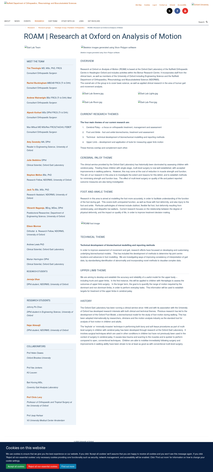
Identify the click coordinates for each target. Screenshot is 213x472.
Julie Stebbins (34, 160)
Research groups (44, 28)
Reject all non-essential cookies (42, 466)
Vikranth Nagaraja (35, 207)
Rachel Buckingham (37, 82)
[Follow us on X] (170, 11)
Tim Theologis (34, 68)
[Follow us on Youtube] (185, 11)
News (17, 21)
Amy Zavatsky (34, 141)
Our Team (52, 21)
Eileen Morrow (34, 226)
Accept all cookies (16, 466)
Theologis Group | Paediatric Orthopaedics (69, 28)
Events (27, 21)
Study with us (68, 21)
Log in (155, 5)
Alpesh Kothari (34, 112)
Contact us (163, 5)
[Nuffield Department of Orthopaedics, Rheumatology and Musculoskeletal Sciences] (40, 2)
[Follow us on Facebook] (177, 11)
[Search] (206, 21)
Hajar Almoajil (33, 325)
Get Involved (94, 21)
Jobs (81, 21)
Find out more (67, 466)
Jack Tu (30, 189)
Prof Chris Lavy (35, 397)
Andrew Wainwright (36, 97)
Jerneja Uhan (33, 279)
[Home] (24, 27)
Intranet (172, 5)
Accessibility (182, 5)
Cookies (147, 5)
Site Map (138, 5)
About (7, 21)
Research (39, 21)
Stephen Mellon (34, 174)
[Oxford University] (198, 4)
